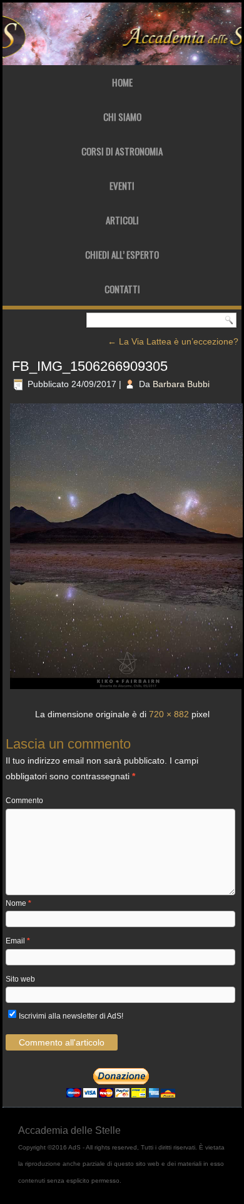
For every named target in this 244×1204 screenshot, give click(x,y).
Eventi (122, 185)
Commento (24, 800)
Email (18, 941)
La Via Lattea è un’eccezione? (173, 341)
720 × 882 (169, 714)
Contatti (122, 289)
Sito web (20, 979)
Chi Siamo (122, 116)
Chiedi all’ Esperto (122, 254)
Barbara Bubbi (181, 384)
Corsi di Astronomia (122, 151)
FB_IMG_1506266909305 (90, 366)
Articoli (122, 220)
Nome (18, 903)
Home (122, 82)
